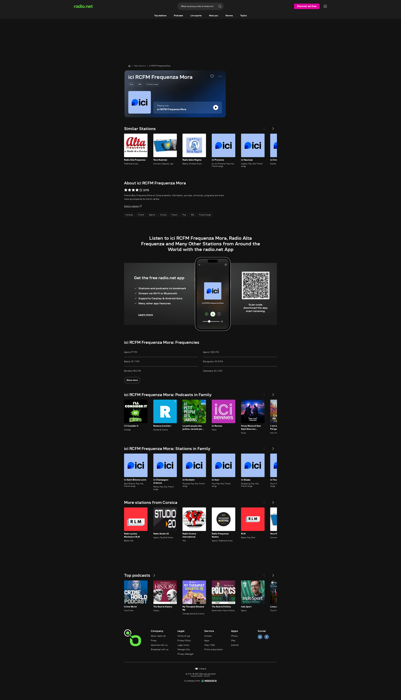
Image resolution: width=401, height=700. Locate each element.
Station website (131, 206)
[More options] (220, 76)
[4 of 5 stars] (137, 190)
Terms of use (183, 636)
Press (153, 641)
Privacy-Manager (185, 654)
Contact (208, 636)
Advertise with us (159, 645)
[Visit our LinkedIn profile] (260, 637)
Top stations (160, 16)
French (141, 215)
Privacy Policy (184, 641)
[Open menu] (325, 6)
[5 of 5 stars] (141, 190)
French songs (152, 84)
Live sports (196, 16)
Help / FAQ (209, 645)
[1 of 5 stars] (126, 190)
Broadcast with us (159, 649)
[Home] (129, 66)
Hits (140, 84)
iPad (233, 641)
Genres (229, 16)
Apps (206, 641)
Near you (213, 16)
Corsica (163, 215)
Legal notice (183, 645)
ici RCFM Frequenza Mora (171, 109)
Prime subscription (213, 649)
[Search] (220, 6)
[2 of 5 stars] (129, 190)
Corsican (129, 215)
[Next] (273, 127)
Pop (131, 84)
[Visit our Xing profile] (266, 637)
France (174, 215)
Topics (243, 16)
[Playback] (215, 107)
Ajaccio (152, 215)
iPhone (234, 636)
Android (235, 645)
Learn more (145, 314)
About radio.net (158, 636)
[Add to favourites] (212, 76)
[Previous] (264, 127)
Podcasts (178, 16)
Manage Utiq (183, 649)
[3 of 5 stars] (133, 190)
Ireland (202, 669)
